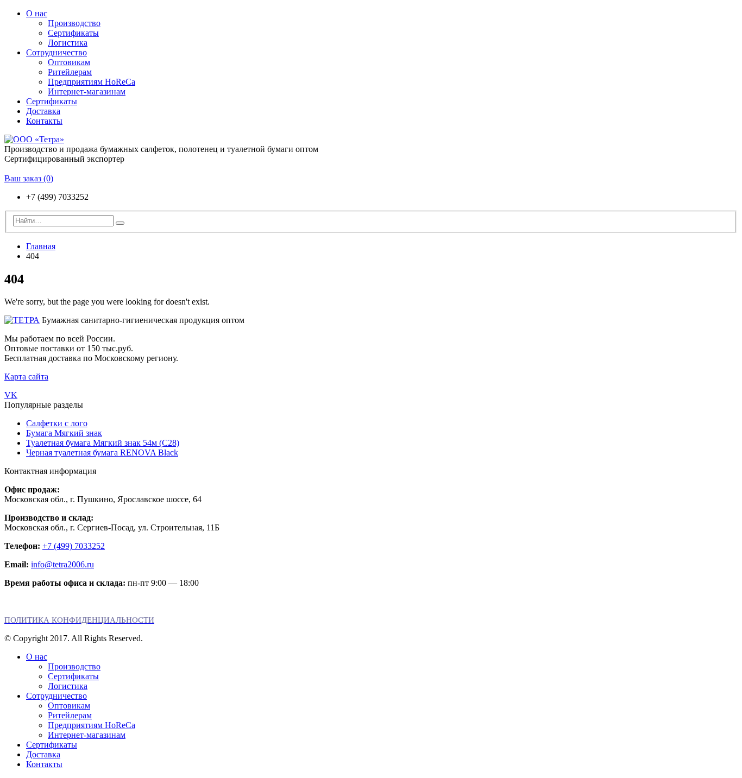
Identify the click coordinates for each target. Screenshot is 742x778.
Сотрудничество (56, 52)
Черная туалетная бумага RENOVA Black (102, 452)
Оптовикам (69, 62)
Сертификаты (73, 32)
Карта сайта (26, 376)
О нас (36, 13)
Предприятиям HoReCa (91, 81)
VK (10, 395)
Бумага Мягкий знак (64, 433)
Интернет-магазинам (86, 91)
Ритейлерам (70, 72)
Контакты (44, 120)
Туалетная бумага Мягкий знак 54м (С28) (102, 442)
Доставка (43, 111)
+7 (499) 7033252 (73, 546)
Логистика (67, 42)
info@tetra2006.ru (62, 564)
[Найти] (120, 223)
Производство (74, 23)
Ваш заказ (28, 178)
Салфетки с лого (56, 423)
